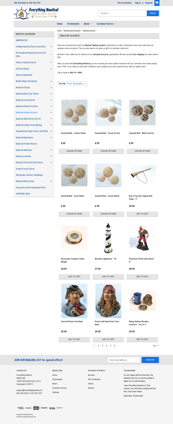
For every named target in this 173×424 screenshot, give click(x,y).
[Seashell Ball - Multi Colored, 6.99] (142, 112)
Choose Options (74, 151)
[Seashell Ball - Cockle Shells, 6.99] (74, 112)
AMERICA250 (21, 40)
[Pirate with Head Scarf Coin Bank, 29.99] (108, 301)
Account (91, 375)
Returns (91, 388)
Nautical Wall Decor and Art (28, 118)
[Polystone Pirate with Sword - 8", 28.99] (142, 238)
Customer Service (105, 23)
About (86, 23)
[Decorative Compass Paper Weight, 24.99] (74, 238)
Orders (90, 383)
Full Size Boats (22, 68)
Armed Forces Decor (25, 168)
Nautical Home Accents (26, 112)
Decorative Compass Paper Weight (72, 260)
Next (155, 345)
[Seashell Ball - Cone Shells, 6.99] (74, 175)
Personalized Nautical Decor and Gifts (31, 54)
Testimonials (73, 23)
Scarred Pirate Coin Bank (72, 321)
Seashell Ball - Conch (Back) (107, 196)
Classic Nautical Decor (26, 62)
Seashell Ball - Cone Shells (72, 196)
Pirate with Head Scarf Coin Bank (107, 323)
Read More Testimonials (133, 396)
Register (149, 3)
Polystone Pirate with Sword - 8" (142, 260)
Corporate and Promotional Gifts (30, 187)
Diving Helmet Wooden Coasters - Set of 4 (138, 323)
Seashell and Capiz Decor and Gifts (32, 131)
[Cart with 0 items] (156, 3)
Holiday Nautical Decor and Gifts (30, 46)
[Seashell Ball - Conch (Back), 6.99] (108, 175)
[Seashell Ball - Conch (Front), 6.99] (108, 112)
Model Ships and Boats (26, 81)
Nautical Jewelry (23, 156)
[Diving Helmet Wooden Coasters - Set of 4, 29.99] (142, 301)
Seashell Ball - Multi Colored (141, 133)
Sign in (138, 3)
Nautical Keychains (24, 137)
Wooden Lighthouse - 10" (106, 259)
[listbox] (77, 83)
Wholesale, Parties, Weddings (29, 175)
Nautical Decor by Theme (27, 93)
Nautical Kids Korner (25, 181)
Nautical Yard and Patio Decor (29, 162)
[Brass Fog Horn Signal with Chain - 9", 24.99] (142, 175)
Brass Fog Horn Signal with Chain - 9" (140, 197)
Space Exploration (24, 75)
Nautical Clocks (23, 87)
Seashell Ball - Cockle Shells (73, 133)
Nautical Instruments (25, 100)
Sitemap (55, 392)
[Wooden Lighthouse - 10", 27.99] (108, 238)
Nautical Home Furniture (27, 106)
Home (59, 23)
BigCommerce (28, 414)
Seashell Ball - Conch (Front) (107, 133)
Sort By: (62, 83)
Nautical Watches (24, 150)
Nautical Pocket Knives (26, 143)
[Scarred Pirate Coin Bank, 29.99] (74, 301)
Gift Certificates (124, 3)
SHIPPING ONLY (23, 193)
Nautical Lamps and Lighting (29, 125)
